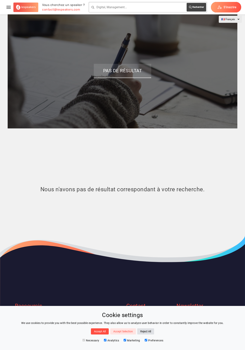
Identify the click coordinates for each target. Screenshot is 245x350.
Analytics (113, 340)
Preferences (155, 340)
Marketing (133, 340)
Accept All (100, 331)
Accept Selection (123, 331)
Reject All (145, 331)
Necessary (92, 340)
